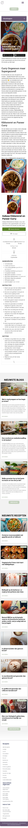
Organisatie (6, 813)
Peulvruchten (17, 110)
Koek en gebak (7, 766)
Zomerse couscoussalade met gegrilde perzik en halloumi (12, 536)
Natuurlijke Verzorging (5, 798)
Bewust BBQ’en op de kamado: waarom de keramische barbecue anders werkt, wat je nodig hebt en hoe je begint (14, 620)
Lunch (4, 751)
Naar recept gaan (9, 55)
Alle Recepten (6, 747)
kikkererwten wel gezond (15, 158)
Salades (5, 771)
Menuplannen (6, 816)
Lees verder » (5, 416)
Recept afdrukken (20, 55)
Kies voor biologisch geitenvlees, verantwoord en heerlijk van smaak (13, 718)
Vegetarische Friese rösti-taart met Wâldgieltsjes (12, 563)
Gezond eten (6, 791)
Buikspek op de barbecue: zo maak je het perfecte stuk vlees (13, 591)
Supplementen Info (8, 801)
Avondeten (6, 753)
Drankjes (5, 756)
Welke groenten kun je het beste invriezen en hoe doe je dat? (13, 479)
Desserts (5, 762)
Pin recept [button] (15, 233)
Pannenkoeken (7, 769)
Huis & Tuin (5, 808)
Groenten (5, 764)
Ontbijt (4, 749)
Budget (5, 818)
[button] (23, 2)
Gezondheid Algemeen (6, 788)
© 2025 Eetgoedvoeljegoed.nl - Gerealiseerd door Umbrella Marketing (14, 823)
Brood (4, 758)
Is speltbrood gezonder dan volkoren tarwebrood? (11, 690)
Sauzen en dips (7, 773)
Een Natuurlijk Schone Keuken (7, 810)
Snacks (4, 775)
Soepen (5, 777)
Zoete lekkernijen (7, 780)
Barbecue (5, 760)
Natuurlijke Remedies (5, 794)
